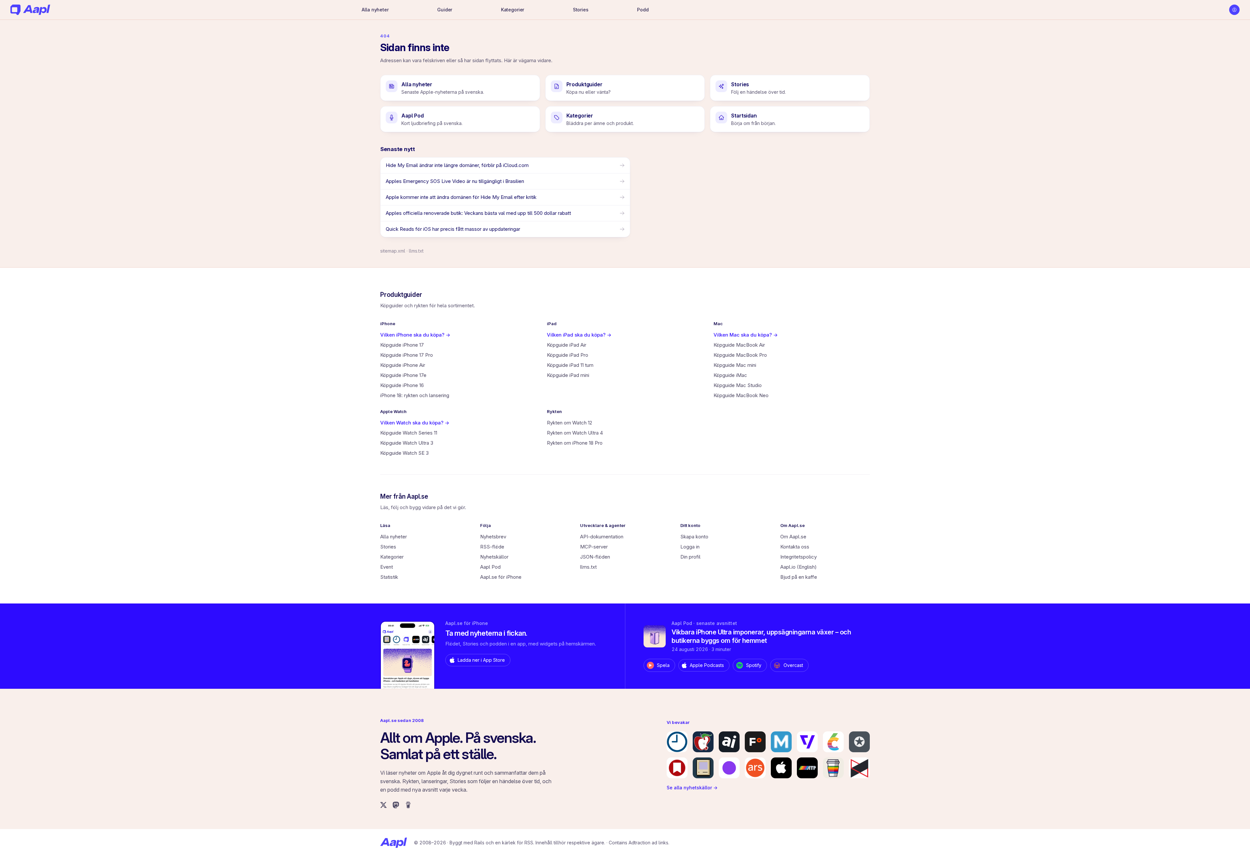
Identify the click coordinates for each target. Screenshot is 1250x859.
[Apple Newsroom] (781, 767)
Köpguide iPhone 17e (403, 375)
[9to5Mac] (677, 741)
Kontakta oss (794, 547)
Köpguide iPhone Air (402, 365)
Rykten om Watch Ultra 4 (575, 433)
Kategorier (512, 9)
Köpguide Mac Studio (738, 385)
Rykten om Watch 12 (569, 423)
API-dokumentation (601, 536)
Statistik (389, 577)
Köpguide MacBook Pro (740, 355)
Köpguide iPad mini (568, 375)
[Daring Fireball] (859, 741)
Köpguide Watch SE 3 (404, 453)
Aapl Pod (490, 567)
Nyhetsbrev (493, 536)
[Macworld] (781, 741)
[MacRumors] (703, 741)
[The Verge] (807, 741)
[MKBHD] (859, 767)
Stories (581, 9)
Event (386, 567)
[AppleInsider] (729, 741)
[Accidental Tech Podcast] (807, 767)
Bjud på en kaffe (798, 577)
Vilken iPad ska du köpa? (579, 335)
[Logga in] (1234, 10)
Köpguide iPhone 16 (402, 385)
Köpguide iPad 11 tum (570, 365)
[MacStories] (677, 767)
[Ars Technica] (755, 767)
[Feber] (755, 741)
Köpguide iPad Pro (567, 355)
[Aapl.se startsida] (393, 843)
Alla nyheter (375, 9)
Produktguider (401, 294)
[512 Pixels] (703, 767)
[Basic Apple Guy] (833, 767)
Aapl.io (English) (798, 567)
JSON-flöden (595, 557)
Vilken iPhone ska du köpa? (415, 335)
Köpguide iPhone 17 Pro (406, 355)
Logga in (690, 547)
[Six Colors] (833, 741)
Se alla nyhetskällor (692, 787)
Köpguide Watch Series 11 (408, 433)
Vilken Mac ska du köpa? (746, 335)
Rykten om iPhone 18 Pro (575, 443)
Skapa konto (694, 536)
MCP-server (594, 547)
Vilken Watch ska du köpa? (414, 423)
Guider (444, 9)
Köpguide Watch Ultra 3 (406, 443)
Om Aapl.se (793, 536)
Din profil (690, 557)
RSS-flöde (492, 547)
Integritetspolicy (798, 557)
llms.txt (416, 251)
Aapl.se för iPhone (500, 577)
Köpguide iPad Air (566, 345)
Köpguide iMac (730, 375)
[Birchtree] (729, 767)
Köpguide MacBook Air (739, 345)
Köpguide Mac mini (735, 365)
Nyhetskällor (494, 557)
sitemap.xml (392, 251)
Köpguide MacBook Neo (741, 395)
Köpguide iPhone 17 (402, 345)
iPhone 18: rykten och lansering (414, 395)
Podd (642, 9)
